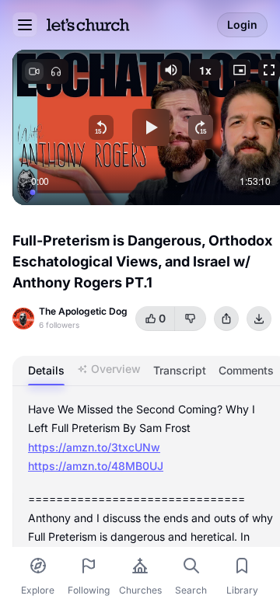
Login (242, 24)
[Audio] (56, 71)
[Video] (34, 71)
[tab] (46, 370)
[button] (171, 70)
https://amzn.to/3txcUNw (94, 447)
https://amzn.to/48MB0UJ (95, 465)
